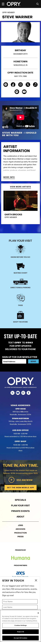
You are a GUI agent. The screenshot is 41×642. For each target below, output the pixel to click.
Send (33, 361)
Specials (20, 499)
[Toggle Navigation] (4, 4)
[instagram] (20, 84)
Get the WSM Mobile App (20, 487)
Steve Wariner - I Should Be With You (19, 134)
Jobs (20, 525)
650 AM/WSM (24, 480)
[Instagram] (23, 393)
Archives (20, 529)
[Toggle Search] (37, 4)
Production (20, 532)
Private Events (20, 511)
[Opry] (13, 4)
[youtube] (24, 91)
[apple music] (35, 84)
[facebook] (13, 84)
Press (21, 536)
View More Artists (20, 187)
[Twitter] (12, 393)
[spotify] (17, 91)
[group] (20, 206)
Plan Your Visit (20, 505)
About (20, 516)
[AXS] (20, 574)
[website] (5, 84)
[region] (20, 626)
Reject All (20, 632)
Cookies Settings (20, 625)
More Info (9, 177)
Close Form (36, 580)
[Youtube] (18, 393)
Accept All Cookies (20, 638)
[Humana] (20, 558)
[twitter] (28, 84)
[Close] (38, 613)
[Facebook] (29, 393)
